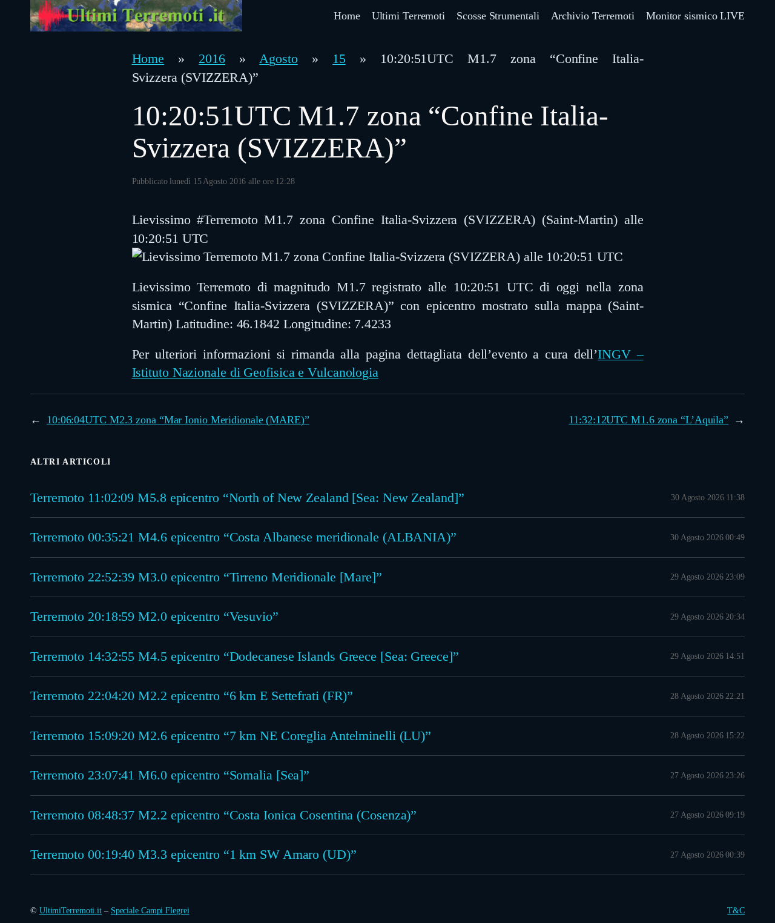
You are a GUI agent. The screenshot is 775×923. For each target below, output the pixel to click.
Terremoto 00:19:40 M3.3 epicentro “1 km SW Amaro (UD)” (193, 854)
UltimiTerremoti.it (70, 910)
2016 (212, 58)
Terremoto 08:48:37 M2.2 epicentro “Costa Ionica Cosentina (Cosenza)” (223, 815)
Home (148, 58)
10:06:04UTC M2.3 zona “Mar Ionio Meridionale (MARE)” (178, 420)
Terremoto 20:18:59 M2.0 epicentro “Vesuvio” (154, 616)
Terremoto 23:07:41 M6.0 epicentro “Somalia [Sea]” (169, 775)
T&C (736, 910)
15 (339, 58)
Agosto (278, 58)
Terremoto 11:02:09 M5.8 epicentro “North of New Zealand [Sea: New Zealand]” (247, 498)
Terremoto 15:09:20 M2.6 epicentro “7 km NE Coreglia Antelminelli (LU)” (230, 736)
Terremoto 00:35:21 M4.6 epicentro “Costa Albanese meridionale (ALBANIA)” (243, 537)
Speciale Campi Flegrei (150, 910)
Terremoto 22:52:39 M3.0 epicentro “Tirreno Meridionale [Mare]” (206, 577)
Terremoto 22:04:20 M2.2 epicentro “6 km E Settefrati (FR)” (191, 696)
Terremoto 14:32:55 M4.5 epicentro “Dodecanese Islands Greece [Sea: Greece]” (244, 656)
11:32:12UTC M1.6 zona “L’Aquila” (648, 420)
